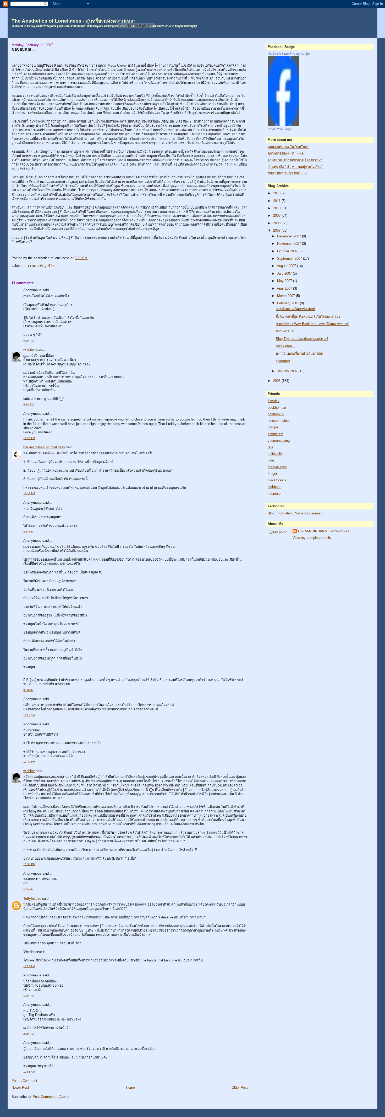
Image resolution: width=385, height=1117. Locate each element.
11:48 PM (29, 493)
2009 (277, 215)
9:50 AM (28, 690)
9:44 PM (28, 404)
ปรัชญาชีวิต (45, 266)
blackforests (277, 480)
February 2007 (288, 303)
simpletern (275, 434)
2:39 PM (28, 1033)
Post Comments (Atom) (51, 1097)
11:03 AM (29, 966)
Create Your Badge (280, 129)
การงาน (29, 266)
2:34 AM (28, 531)
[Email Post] (89, 258)
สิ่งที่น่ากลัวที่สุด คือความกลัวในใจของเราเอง (308, 316)
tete (270, 447)
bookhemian (277, 407)
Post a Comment (24, 1081)
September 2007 (290, 258)
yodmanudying (279, 441)
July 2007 (285, 273)
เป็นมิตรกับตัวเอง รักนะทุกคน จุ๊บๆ (289, 53)
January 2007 (288, 371)
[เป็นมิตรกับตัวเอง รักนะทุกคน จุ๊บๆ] (283, 125)
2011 (277, 201)
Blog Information (280, 513)
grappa (273, 427)
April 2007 (285, 288)
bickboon (274, 487)
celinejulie (275, 454)
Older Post (240, 1087)
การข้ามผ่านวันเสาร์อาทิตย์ (295, 309)
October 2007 (288, 251)
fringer (272, 474)
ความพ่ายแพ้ (285, 331)
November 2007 (289, 244)
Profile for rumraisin (308, 513)
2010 (277, 208)
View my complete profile (312, 538)
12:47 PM (29, 761)
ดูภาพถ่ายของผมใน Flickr (286, 153)
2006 (277, 381)
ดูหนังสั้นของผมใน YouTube (288, 147)
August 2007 (287, 266)
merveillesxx (277, 467)
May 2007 (285, 281)
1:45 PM (28, 995)
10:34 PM (29, 864)
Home (130, 1087)
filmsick (273, 401)
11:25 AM (29, 715)
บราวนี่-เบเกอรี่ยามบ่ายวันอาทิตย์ (299, 353)
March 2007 (286, 296)
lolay (271, 460)
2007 (277, 230)
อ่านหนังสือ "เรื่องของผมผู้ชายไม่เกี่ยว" (295, 167)
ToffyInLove (32, 899)
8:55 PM (28, 340)
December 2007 (289, 236)
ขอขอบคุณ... (23, 49)
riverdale (274, 494)
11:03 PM (29, 438)
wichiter (29, 350)
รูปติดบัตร (283, 361)
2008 (277, 223)
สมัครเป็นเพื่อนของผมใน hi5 (288, 173)
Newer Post (20, 1087)
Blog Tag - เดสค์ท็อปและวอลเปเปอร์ (302, 339)
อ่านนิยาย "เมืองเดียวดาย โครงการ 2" (295, 160)
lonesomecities (279, 421)
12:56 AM (29, 1071)
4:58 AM (28, 889)
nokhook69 (276, 414)
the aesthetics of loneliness (44, 447)
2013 (277, 193)
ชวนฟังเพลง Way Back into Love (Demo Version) (312, 324)
